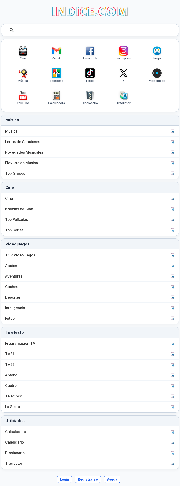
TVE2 (10, 364)
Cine (9, 198)
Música (11, 131)
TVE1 (9, 354)
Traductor (13, 463)
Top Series (14, 230)
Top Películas (16, 219)
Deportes (13, 297)
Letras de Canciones (22, 142)
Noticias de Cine (19, 209)
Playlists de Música (21, 163)
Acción (11, 265)
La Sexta (12, 406)
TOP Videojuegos (20, 255)
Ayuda (112, 479)
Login (64, 479)
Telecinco (13, 396)
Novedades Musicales (24, 152)
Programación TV (20, 343)
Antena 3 (13, 375)
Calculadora (15, 432)
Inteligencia (15, 308)
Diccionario (15, 453)
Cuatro (11, 385)
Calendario (14, 442)
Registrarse (88, 479)
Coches (11, 287)
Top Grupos (15, 173)
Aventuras (13, 276)
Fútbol (10, 318)
